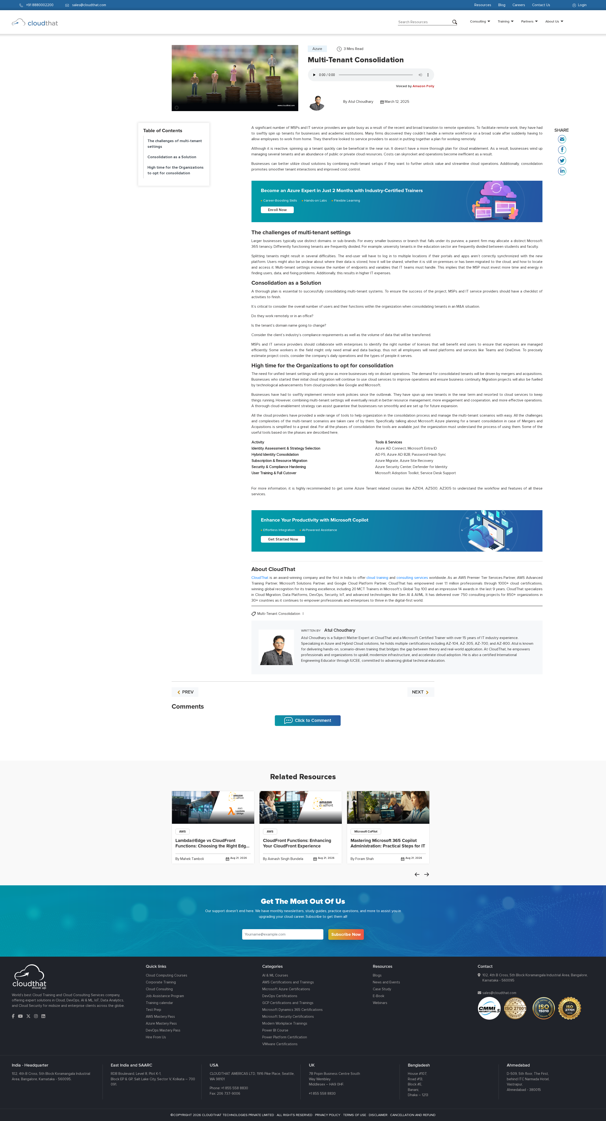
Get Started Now (283, 539)
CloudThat (259, 577)
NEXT (418, 692)
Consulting (478, 21)
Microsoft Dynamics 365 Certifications (292, 1010)
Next (426, 874)
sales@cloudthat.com (499, 993)
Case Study (382, 989)
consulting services (412, 577)
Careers (518, 5)
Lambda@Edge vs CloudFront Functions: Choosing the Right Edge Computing (212, 846)
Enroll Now (277, 209)
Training (503, 21)
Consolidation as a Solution (171, 157)
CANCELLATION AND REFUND (413, 1115)
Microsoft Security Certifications (288, 1016)
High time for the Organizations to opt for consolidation (175, 170)
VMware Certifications (280, 1044)
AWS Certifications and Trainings (288, 982)
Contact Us (541, 5)
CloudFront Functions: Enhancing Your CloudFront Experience (297, 843)
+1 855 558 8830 (234, 1088)
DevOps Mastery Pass (163, 1030)
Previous (417, 874)
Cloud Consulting (159, 989)
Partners (527, 21)
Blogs (377, 975)
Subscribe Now (346, 934)
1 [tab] (303, 749)
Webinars (380, 1003)
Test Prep (153, 1010)
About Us (552, 21)
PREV (187, 692)
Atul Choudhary (360, 101)
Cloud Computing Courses (166, 975)
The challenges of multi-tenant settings (174, 144)
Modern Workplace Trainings (284, 1023)
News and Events (386, 982)
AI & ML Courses (275, 975)
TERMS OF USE (354, 1115)
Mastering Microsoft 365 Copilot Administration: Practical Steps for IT (388, 843)
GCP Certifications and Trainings (287, 1003)
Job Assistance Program (165, 996)
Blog (501, 5)
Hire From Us (156, 1037)
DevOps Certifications (279, 996)
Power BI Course (275, 1030)
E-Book (378, 996)
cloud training (377, 577)
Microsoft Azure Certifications (286, 989)
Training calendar (159, 1003)
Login (582, 5)
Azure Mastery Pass (161, 1023)
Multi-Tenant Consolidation (279, 614)
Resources (482, 5)
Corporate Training (161, 982)
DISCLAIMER (378, 1115)
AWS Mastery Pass (160, 1016)
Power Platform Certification (284, 1037)
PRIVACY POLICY (327, 1115)
